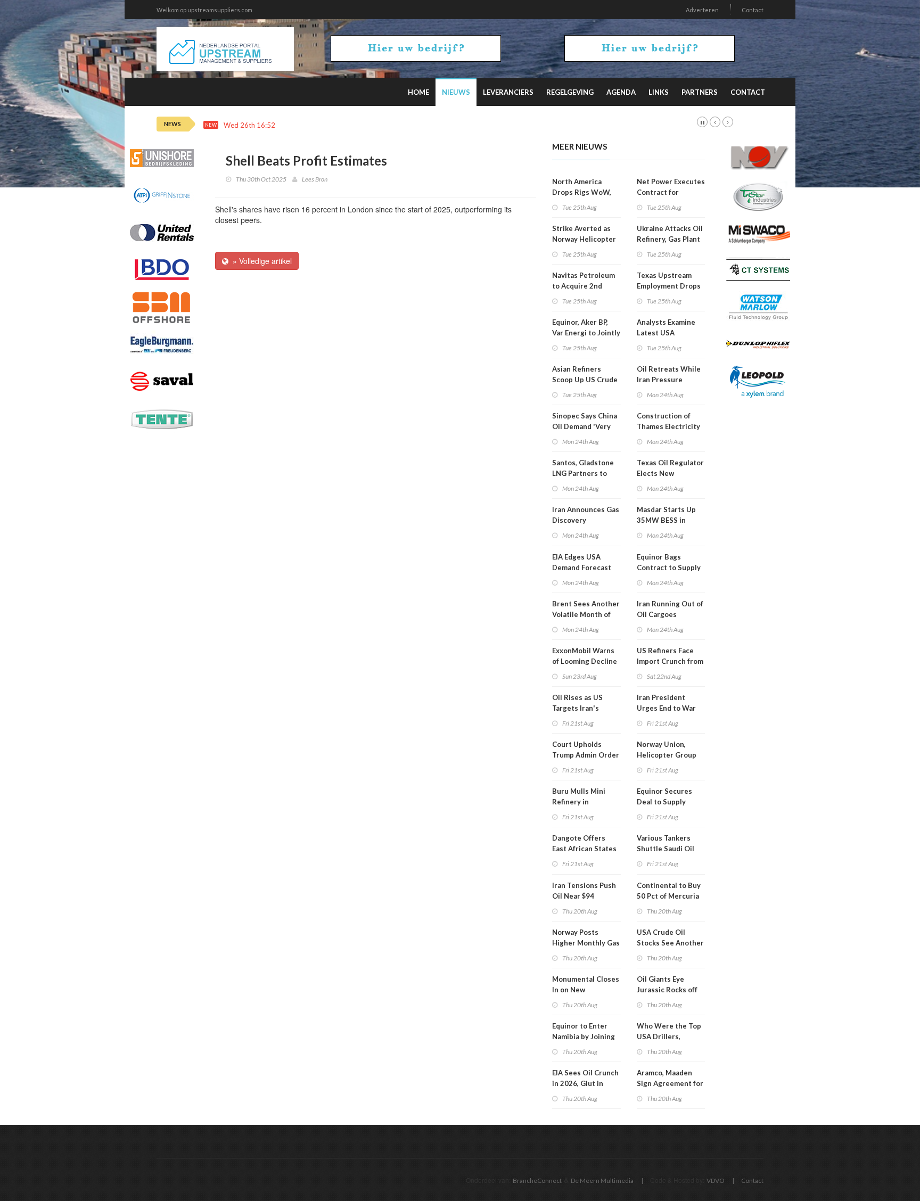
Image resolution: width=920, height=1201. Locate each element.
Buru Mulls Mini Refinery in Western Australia (583, 802)
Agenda (621, 92)
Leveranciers (508, 92)
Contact (752, 9)
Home (418, 92)
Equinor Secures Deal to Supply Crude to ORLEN (664, 802)
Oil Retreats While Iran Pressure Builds (669, 379)
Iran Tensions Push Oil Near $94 (584, 890)
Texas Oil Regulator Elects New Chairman (670, 473)
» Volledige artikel (260, 261)
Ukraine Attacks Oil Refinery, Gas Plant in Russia (670, 239)
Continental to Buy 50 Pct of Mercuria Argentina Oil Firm (669, 896)
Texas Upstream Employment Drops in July (669, 286)
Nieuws (456, 92)
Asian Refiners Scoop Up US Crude (585, 374)
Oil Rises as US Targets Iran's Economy (577, 708)
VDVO (716, 1180)
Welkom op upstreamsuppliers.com (204, 9)
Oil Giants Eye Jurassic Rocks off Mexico (667, 990)
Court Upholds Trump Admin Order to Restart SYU (585, 755)
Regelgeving (570, 92)
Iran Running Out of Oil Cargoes (670, 609)
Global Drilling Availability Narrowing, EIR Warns (359, 125)
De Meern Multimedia (602, 1180)
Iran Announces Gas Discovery (585, 514)
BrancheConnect (537, 1180)
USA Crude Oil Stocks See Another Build (670, 943)
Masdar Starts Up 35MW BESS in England (666, 520)
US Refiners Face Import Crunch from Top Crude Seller (670, 661)
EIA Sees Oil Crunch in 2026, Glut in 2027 (585, 1083)
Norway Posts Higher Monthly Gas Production (586, 943)
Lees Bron (314, 179)
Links (658, 92)
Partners (699, 92)
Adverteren (702, 9)
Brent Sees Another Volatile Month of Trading (586, 614)
